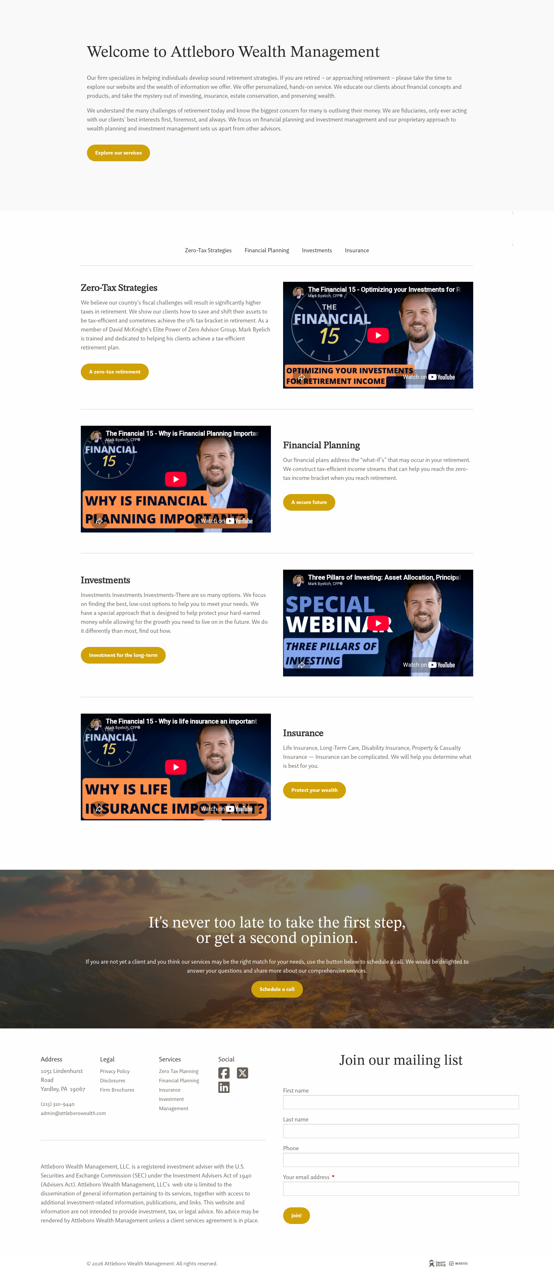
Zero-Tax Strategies (208, 250)
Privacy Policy (115, 1071)
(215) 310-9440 (58, 1104)
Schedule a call (277, 989)
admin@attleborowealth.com (73, 1113)
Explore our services (118, 152)
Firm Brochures (117, 1089)
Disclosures (112, 1080)
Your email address (332, 1177)
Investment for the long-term (123, 655)
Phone (291, 1148)
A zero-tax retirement (114, 371)
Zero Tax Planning (178, 1071)
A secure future (309, 502)
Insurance (357, 250)
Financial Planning (267, 250)
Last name (295, 1119)
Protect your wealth (314, 790)
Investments (317, 250)
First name (296, 1090)
